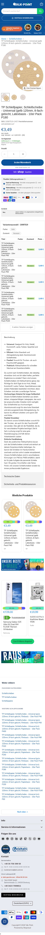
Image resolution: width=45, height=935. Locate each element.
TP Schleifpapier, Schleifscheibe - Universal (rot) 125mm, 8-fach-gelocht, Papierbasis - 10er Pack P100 (21, 782)
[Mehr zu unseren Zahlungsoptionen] (25, 179)
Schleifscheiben (15, 39)
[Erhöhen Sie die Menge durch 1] (23, 154)
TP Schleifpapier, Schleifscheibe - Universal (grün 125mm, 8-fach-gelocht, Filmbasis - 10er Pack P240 (22, 789)
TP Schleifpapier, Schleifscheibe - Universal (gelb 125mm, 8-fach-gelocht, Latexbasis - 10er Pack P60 (33, 538)
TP (5, 549)
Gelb (13, 229)
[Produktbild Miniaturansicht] (5, 97)
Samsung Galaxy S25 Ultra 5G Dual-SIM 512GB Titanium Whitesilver (12, 626)
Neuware (16, 233)
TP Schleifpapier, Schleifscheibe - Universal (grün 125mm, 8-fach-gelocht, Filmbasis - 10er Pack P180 (22, 774)
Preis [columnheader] (40, 239)
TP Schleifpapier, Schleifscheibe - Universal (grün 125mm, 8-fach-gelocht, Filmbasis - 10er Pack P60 (22, 721)
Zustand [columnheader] (30, 239)
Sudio (32, 625)
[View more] (22, 568)
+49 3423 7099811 (12, 886)
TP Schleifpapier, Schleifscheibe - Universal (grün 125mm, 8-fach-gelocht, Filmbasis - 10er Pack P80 (22, 736)
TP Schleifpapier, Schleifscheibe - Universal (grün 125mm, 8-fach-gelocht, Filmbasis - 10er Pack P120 (22, 759)
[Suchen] (40, 11)
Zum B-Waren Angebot (22, 641)
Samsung (6, 633)
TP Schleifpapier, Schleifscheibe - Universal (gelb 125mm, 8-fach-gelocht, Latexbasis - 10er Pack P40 (11, 538)
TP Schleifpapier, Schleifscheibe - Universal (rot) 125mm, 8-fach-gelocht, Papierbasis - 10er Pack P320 (21, 743)
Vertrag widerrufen (13, 895)
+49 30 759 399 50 (12, 863)
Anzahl (4, 149)
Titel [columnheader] (3, 239)
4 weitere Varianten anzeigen (22, 327)
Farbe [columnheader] (20, 239)
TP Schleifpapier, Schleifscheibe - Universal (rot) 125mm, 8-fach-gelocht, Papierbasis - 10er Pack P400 (21, 728)
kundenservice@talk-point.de (13, 870)
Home (3, 39)
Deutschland (21, 903)
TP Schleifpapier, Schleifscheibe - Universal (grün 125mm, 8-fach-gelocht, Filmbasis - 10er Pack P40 (22, 715)
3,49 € (41, 249)
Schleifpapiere (7, 701)
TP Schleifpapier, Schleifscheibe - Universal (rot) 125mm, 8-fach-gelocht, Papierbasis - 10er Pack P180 (21, 767)
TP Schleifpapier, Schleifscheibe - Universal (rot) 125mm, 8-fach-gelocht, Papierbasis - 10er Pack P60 (21, 796)
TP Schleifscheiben (9, 697)
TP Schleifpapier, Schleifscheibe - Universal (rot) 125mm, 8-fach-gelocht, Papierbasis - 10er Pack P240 (21, 752)
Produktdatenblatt (18, 618)
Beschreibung (9, 337)
